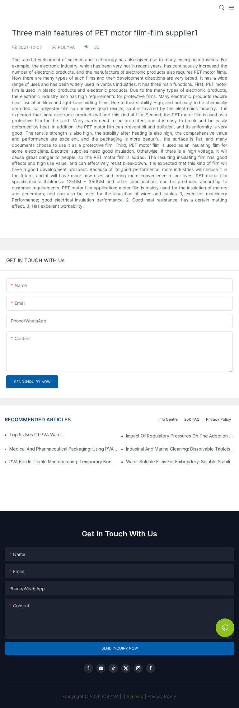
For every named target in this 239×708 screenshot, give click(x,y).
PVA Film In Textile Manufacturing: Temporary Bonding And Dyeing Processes (63, 461)
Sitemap (134, 696)
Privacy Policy (218, 419)
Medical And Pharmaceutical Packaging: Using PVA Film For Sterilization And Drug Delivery (63, 448)
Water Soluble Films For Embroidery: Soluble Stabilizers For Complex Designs (180, 461)
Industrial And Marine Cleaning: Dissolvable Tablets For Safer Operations (180, 448)
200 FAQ (191, 419)
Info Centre (168, 419)
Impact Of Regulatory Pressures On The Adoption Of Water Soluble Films (180, 435)
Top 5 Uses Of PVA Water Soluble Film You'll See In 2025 (37, 434)
